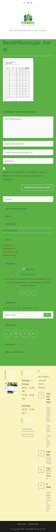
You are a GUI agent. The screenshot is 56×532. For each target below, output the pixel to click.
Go (47, 315)
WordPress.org (9, 255)
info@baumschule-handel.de (48, 501)
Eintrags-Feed (9, 248)
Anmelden (7, 245)
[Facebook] (21, 293)
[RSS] (33, 333)
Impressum (27, 428)
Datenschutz (27, 434)
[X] (34, 293)
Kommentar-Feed (10, 252)
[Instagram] (28, 293)
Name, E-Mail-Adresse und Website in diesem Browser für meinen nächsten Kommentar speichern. (25, 176)
